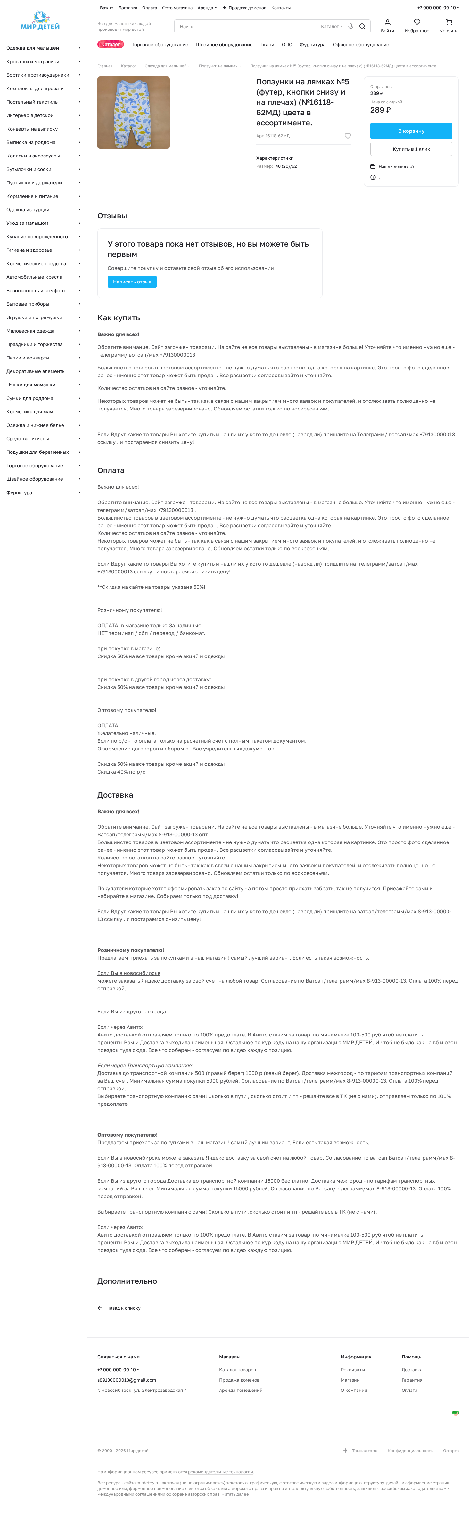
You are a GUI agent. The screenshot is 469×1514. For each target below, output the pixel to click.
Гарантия (412, 1380)
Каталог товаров (237, 1369)
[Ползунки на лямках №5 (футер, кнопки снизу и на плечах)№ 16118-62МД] (133, 112)
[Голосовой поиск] (351, 26)
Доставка (412, 1369)
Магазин (350, 1380)
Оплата (409, 1390)
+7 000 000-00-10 (436, 7)
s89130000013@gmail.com (126, 1380)
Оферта (451, 1450)
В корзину (411, 131)
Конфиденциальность (410, 1450)
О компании (354, 1390)
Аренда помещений (241, 1390)
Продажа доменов (239, 1380)
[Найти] (362, 26)
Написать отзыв (132, 281)
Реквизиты (353, 1369)
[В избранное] (348, 136)
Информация (356, 1356)
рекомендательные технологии (220, 1471)
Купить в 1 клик (411, 149)
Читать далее (235, 1494)
